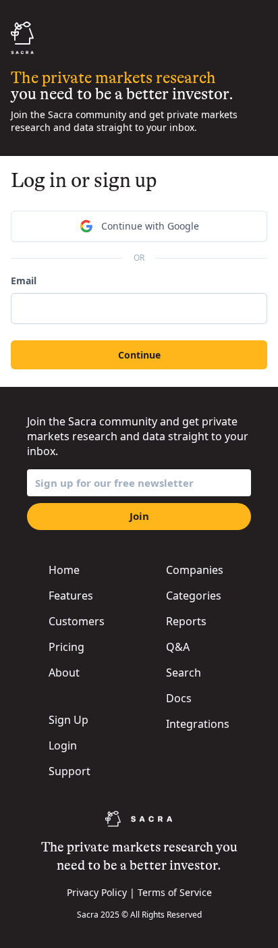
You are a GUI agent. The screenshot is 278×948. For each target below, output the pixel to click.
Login (63, 745)
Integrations (197, 723)
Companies (194, 569)
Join (139, 516)
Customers (77, 621)
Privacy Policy (97, 892)
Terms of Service (175, 892)
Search (183, 672)
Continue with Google (150, 225)
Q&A (178, 646)
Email (23, 280)
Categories (193, 595)
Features (71, 595)
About (64, 672)
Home (64, 569)
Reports (186, 621)
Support (69, 771)
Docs (179, 698)
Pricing (66, 646)
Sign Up (68, 719)
